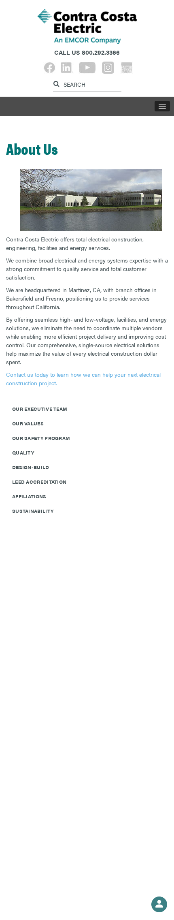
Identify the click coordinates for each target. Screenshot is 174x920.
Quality (23, 452)
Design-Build (30, 467)
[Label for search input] (86, 84)
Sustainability (32, 510)
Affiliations (29, 496)
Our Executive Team (39, 408)
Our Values (28, 423)
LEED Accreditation (39, 481)
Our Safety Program (41, 438)
